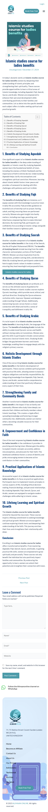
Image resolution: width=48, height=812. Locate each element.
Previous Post (24, 578)
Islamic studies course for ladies (18, 272)
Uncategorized (15, 70)
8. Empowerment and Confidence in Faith (20, 139)
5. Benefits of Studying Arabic (16, 131)
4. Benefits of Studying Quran (16, 128)
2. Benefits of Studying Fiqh (15, 123)
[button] (44, 11)
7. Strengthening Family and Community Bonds (22, 137)
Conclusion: (14, 147)
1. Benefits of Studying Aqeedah (17, 120)
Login (42, 4)
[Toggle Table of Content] (36, 117)
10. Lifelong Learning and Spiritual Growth (21, 145)
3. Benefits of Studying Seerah (16, 126)
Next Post (24, 583)
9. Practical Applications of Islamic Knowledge (22, 142)
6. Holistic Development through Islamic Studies (22, 134)
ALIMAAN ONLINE (20, 803)
